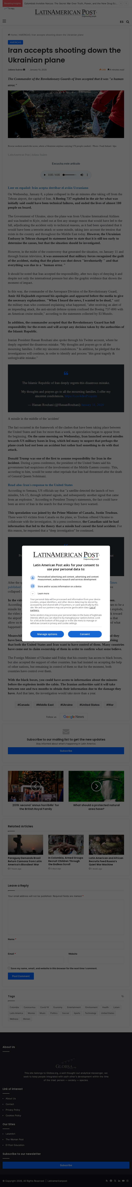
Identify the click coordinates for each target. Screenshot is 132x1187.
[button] (66, 593)
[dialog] (66, 593)
